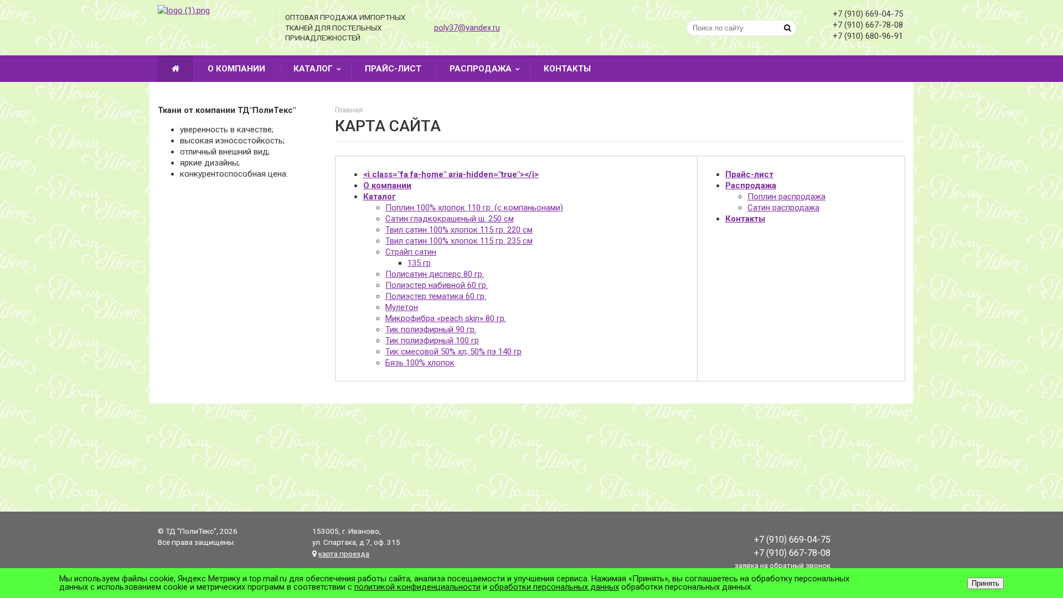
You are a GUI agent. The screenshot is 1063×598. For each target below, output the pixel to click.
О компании (236, 69)
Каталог (313, 69)
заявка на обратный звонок (782, 565)
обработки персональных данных (554, 587)
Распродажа (481, 69)
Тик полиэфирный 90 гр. (430, 329)
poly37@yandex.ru (467, 28)
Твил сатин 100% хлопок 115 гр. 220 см (459, 230)
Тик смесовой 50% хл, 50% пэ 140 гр (453, 352)
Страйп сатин (410, 252)
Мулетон (401, 307)
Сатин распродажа (783, 208)
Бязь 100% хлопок (420, 363)
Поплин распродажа (786, 197)
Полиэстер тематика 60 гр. (435, 296)
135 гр (419, 263)
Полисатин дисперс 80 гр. (434, 274)
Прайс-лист (393, 69)
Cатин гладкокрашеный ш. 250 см (449, 219)
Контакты (567, 69)
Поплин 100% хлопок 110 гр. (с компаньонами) (474, 208)
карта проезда (343, 553)
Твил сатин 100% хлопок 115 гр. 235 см (459, 241)
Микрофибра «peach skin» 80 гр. (445, 318)
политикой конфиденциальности (417, 587)
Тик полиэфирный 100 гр (432, 341)
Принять (985, 583)
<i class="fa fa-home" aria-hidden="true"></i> (451, 174)
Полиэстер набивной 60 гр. (436, 285)
